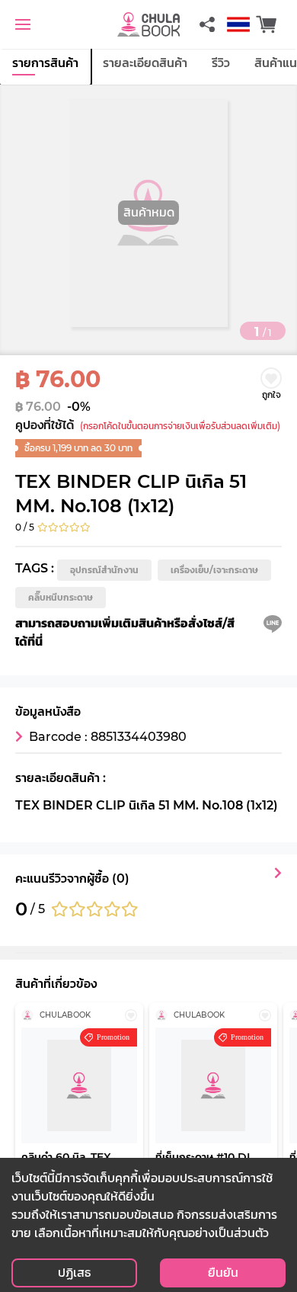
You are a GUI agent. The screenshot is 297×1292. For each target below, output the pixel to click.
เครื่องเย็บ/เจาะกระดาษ (214, 569)
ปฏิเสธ (74, 1272)
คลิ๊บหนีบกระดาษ (60, 597)
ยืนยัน (223, 1272)
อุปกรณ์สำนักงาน (104, 569)
